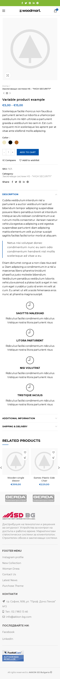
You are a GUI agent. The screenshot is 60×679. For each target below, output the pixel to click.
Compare (10, 160)
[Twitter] (26, 3)
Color (5, 138)
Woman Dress (10, 568)
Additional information (18, 418)
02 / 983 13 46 (19, 611)
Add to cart (28, 152)
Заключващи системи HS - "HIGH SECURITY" (26, 88)
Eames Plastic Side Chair (44, 479)
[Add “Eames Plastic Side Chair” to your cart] (53, 457)
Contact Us (9, 574)
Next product (10, 93)
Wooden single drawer (15, 479)
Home (5, 86)
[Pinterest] (30, 3)
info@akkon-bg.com (18, 616)
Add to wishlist (30, 160)
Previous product (3, 93)
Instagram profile (13, 557)
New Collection (11, 563)
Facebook (8, 632)
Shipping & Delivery (14, 426)
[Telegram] (38, 3)
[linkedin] (34, 3)
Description (10, 194)
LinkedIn (7, 638)
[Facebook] (22, 3)
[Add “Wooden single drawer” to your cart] (25, 457)
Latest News (9, 580)
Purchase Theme (13, 585)
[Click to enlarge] (8, 75)
